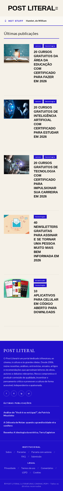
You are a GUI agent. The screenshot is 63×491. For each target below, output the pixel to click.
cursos (38, 46)
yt (29, 393)
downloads (40, 280)
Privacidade (10, 468)
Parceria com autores (42, 452)
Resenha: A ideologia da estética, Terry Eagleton (29, 432)
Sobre (8, 452)
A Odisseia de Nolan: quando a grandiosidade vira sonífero (30, 424)
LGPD (24, 472)
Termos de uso (28, 468)
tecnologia (50, 46)
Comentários (47, 468)
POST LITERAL (31, 8)
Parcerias (21, 452)
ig (21, 393)
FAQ (23, 456)
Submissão (36, 456)
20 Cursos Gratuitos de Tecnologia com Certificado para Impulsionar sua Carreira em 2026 (46, 179)
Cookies (37, 472)
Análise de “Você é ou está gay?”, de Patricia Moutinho (27, 414)
